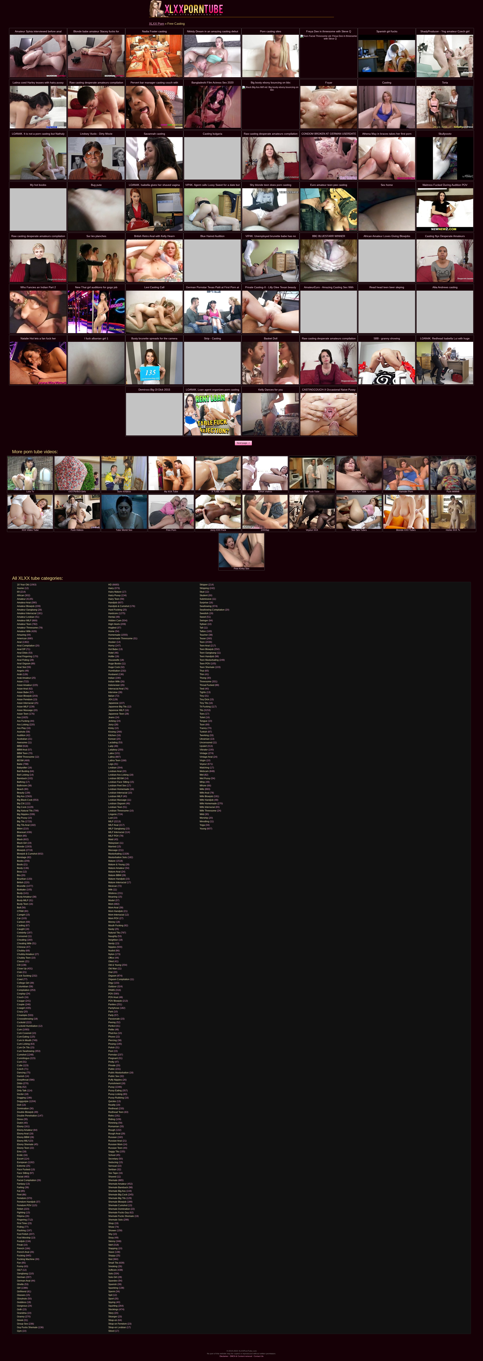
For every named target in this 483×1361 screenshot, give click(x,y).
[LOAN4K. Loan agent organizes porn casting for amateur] (212, 414)
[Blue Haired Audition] (212, 260)
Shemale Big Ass (117, 1191)
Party (111, 1015)
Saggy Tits (113, 1151)
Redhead (113, 1108)
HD (110, 584)
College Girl (23, 983)
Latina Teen (114, 760)
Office (111, 957)
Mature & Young (116, 864)
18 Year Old (23, 584)
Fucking (21, 1255)
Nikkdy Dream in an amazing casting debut (212, 31)
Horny (111, 645)
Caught (21, 929)
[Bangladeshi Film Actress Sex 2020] (212, 107)
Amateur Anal (24, 602)
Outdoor (112, 986)
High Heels (114, 624)
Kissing (112, 731)
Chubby (21, 950)
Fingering (22, 1219)
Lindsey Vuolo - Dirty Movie (96, 133)
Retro (111, 1115)
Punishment (114, 1083)
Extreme (21, 1166)
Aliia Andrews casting (445, 287)
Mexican (112, 886)
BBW (19, 746)
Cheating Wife (24, 943)
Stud (202, 592)
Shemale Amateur (117, 1184)
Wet (202, 775)
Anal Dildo (22, 653)
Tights (203, 692)
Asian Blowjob (24, 696)
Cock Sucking (24, 975)
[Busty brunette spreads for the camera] (154, 363)
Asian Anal (22, 688)
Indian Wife (114, 681)
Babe (19, 764)
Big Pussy (22, 818)
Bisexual (21, 832)
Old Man (112, 968)
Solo (110, 1273)
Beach (20, 789)
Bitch (19, 836)
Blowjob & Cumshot (27, 853)
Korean (112, 739)
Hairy (111, 588)
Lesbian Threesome (118, 810)
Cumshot (21, 1054)
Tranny (203, 728)
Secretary (113, 1158)
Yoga (202, 825)
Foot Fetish (22, 1234)
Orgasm (112, 975)
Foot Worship (24, 1237)
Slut (110, 1259)
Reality (111, 1105)
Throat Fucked (207, 685)
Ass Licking (23, 724)
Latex (111, 753)
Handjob (112, 602)
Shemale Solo (115, 1219)
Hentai (111, 617)
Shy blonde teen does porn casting (270, 184)
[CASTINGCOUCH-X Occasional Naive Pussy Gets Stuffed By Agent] (328, 414)
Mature (111, 861)
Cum (19, 1029)
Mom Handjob (115, 911)
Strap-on (112, 1320)
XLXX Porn (156, 23)
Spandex (113, 1280)
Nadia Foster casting (154, 31)
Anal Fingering (24, 656)
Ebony (20, 1126)
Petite (111, 1029)
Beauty (20, 792)
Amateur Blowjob (26, 606)
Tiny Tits (204, 703)
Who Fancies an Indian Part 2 (38, 287)
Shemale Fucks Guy (118, 1212)
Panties (112, 1004)
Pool (110, 1051)
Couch (20, 997)
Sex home (387, 184)
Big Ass (21, 796)
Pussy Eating (115, 1090)
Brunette (21, 886)
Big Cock (21, 807)
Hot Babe (113, 649)
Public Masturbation (118, 1072)
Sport (111, 1298)
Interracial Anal (116, 688)
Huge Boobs (114, 663)
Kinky (111, 728)
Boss (19, 871)
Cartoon (21, 922)
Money (111, 922)
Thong (203, 678)
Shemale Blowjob (117, 1201)
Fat (18, 1191)
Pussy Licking (115, 1094)
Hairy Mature (115, 592)
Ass (19, 717)
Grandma (22, 1313)
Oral (110, 972)
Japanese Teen (116, 714)
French (20, 1248)
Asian (20, 681)
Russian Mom (115, 1144)
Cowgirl (21, 1008)
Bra (19, 875)
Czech (20, 1069)
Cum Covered (24, 1033)
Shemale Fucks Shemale (121, 1216)
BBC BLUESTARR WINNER (328, 236)
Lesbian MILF (115, 796)
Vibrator (204, 749)
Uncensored (206, 742)
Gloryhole (22, 1298)
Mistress (112, 893)
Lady (110, 746)
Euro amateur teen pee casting (328, 184)
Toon (202, 724)
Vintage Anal (206, 757)
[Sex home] (386, 209)
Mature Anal (114, 871)
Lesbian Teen (115, 807)
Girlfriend (21, 1291)
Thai (202, 670)
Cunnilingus (23, 1058)
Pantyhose (113, 1008)
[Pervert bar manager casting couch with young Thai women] (154, 107)
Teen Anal (205, 645)
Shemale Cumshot (117, 1205)
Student (204, 595)
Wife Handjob (207, 800)
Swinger (204, 620)
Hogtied (112, 627)
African (20, 595)
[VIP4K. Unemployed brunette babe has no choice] (270, 260)
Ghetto (20, 1284)
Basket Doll (270, 338)
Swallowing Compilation (212, 609)
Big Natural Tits (25, 810)
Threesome (205, 681)
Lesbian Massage (117, 800)
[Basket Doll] (270, 363)
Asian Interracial (25, 703)
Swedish (204, 613)
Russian (112, 1137)
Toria (445, 82)
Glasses (21, 1295)
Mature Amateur (116, 868)
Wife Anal (204, 792)
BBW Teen (22, 753)
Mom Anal (113, 907)
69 (18, 592)
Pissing (112, 1044)
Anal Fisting (23, 660)
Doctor (20, 1094)
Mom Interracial (116, 914)
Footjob (21, 1241)
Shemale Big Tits (117, 1198)
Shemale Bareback (118, 1187)
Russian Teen (115, 1148)
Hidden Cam (114, 620)
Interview (113, 692)
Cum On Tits (23, 1047)
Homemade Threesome (120, 638)
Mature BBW (114, 875)
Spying (111, 1302)
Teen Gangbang (208, 653)
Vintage (204, 753)
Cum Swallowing (25, 1051)
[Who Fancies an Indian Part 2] (38, 312)
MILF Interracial (116, 832)
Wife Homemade (208, 803)
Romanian (113, 1126)
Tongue (203, 721)
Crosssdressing (25, 1018)
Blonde (20, 846)
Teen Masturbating (209, 660)
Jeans (111, 717)
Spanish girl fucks (386, 31)
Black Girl (22, 843)
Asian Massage (25, 710)
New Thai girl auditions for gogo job (96, 287)
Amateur (21, 599)
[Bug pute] (96, 209)
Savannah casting (154, 133)
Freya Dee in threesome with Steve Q (328, 31)
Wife (202, 789)
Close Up (22, 968)
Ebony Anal (23, 1133)
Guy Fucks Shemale (27, 1327)
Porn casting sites (270, 31)
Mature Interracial (117, 882)
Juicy (111, 724)
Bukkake (21, 889)
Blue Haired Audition (212, 236)
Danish (20, 1076)
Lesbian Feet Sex (117, 785)
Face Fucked (23, 1169)
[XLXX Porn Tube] (187, 8)
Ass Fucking (23, 721)
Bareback (22, 778)
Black (20, 839)
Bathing (21, 782)
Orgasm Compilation (118, 979)
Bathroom (22, 785)
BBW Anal (22, 749)
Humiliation (114, 670)
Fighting (21, 1212)
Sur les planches (96, 236)
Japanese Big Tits (117, 706)
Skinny (111, 1241)
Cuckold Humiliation (27, 1026)
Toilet (202, 717)
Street (111, 1331)
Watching (204, 767)
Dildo (19, 1083)
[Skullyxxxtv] (445, 158)
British (20, 882)
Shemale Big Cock (117, 1194)
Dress (20, 1119)
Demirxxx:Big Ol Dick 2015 (154, 389)
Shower (112, 1230)
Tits (201, 710)
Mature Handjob (116, 879)
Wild (202, 814)
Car (19, 918)
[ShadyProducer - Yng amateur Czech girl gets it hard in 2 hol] (445, 56)
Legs (110, 764)
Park (110, 1011)
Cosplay (21, 993)
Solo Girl (112, 1277)
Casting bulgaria (212, 133)
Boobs (20, 861)
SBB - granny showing (387, 338)
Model (111, 900)
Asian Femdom (24, 699)
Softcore (112, 1270)
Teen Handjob (207, 656)
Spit (110, 1295)
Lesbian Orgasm (116, 803)
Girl (19, 1288)
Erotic (20, 1155)
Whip (202, 782)
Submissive (206, 599)
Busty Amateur (24, 896)
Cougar (21, 1001)
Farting (20, 1187)
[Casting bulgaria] (212, 158)
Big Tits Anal (23, 825)
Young (203, 828)
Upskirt (203, 746)
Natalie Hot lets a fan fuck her (38, 338)
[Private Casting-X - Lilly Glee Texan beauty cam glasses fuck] (270, 312)
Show (111, 1227)
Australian (22, 739)
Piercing (112, 1040)
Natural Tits (114, 932)
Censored (22, 936)
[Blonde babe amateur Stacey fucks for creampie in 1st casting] (96, 56)
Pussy (111, 1087)
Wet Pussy (205, 778)
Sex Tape (113, 1173)
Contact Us (258, 1356)
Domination (23, 1108)
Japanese (113, 703)
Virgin (203, 760)
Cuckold (21, 1022)
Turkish (203, 731)
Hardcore (113, 613)
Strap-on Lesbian (117, 1327)
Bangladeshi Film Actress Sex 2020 (213, 82)
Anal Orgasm (23, 663)
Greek (20, 1320)
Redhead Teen (116, 1112)
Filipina (21, 1216)
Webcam (204, 771)
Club (19, 972)
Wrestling (204, 821)
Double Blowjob (25, 1112)
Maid (110, 839)
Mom (110, 904)
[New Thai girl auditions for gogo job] (96, 312)
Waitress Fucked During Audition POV (444, 184)
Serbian (112, 1169)
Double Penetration (27, 1115)
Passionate (114, 1018)
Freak (20, 1245)
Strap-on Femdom (117, 1323)
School (111, 1155)
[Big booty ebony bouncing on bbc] (270, 107)
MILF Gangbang (116, 828)
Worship (204, 818)
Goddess (21, 1302)
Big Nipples (23, 814)
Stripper (204, 584)
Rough (111, 1130)
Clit (18, 965)
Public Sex (113, 1076)
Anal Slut (21, 667)
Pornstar (112, 1054)
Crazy (20, 1011)
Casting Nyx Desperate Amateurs (445, 236)
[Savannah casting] (154, 158)
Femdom (21, 1198)
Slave (111, 1252)
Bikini (20, 828)
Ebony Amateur (25, 1130)
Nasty (111, 929)
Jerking (112, 721)
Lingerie (112, 814)
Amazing (21, 635)
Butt (19, 907)
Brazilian (21, 879)
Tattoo (203, 631)
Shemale (113, 1180)
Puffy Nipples (115, 1079)
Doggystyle (22, 1101)
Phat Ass (112, 1033)
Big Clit (20, 803)
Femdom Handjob (26, 1201)
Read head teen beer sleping (386, 287)
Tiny (202, 696)
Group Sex (22, 1323)
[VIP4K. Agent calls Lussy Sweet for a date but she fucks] (212, 209)
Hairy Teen (113, 599)
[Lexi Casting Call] (154, 312)
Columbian (22, 986)
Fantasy (21, 1184)
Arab (19, 674)
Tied (202, 688)
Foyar (328, 82)
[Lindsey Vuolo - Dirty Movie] (96, 158)
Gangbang (22, 1273)
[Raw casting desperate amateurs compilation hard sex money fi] (96, 107)
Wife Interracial (207, 807)
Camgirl (21, 914)
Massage (113, 850)
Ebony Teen (23, 1148)
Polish (111, 1047)
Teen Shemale (207, 667)
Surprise (204, 602)
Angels (20, 670)
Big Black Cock (24, 800)
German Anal (23, 1280)
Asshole (21, 731)
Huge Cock (114, 667)
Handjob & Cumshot (118, 606)
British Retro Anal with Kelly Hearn (154, 236)
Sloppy (111, 1255)
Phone (111, 1036)
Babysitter (22, 767)
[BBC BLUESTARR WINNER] (328, 260)
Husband (113, 674)
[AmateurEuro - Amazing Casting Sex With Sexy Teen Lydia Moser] (328, 312)
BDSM (20, 760)
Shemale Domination (119, 1209)
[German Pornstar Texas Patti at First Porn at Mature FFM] (212, 312)
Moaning (112, 896)
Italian (111, 696)
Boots (20, 864)
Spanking (113, 1288)
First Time (22, 1223)
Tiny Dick (204, 699)
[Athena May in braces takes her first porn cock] (386, 158)
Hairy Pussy (114, 595)
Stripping (204, 588)
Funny (20, 1266)
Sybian (203, 624)
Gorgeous (22, 1306)
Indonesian (114, 685)
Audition (21, 735)
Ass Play (21, 728)
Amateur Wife (24, 631)
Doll (19, 1105)
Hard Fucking (115, 609)
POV (110, 993)
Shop (111, 1223)
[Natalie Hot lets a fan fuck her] (38, 363)
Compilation (23, 990)
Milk (110, 889)
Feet (19, 1194)
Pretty (111, 1062)
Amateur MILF (24, 620)
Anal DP (21, 649)
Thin (202, 674)
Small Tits (113, 1262)
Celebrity (21, 932)
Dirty (19, 1087)
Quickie (112, 1101)
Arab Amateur (24, 678)
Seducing (113, 1162)
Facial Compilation (26, 1180)
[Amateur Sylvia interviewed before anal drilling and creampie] (38, 56)
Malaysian (113, 843)
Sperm (111, 1291)
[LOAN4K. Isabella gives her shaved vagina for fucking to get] (154, 209)
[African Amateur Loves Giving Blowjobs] (386, 260)
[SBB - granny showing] (386, 363)
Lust (110, 818)
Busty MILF (22, 900)
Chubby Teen (24, 957)
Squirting (113, 1306)
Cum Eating (23, 1036)
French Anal (23, 1252)
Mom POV (113, 918)
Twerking (204, 735)
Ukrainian (205, 739)
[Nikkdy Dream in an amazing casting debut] (212, 56)
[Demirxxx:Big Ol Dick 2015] (154, 414)
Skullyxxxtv (444, 133)
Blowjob (21, 850)
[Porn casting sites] (270, 56)
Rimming (113, 1123)
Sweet (203, 617)
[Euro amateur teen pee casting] (328, 209)
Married (112, 846)
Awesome (22, 742)
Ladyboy (112, 749)
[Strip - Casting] (212, 363)
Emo (19, 1151)
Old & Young (114, 965)
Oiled (111, 961)
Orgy (110, 983)
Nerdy (111, 943)
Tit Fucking (205, 706)
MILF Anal (113, 825)
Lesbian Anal (115, 771)
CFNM (20, 911)
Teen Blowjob (207, 649)
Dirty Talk (21, 1090)
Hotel (111, 653)
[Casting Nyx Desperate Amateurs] (445, 260)
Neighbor (113, 940)
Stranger (112, 1316)
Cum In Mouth (24, 1040)
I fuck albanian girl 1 (96, 338)
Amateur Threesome (27, 627)
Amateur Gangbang (27, 609)
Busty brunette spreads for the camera (154, 338)
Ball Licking (23, 775)
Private (111, 1065)
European (22, 1162)
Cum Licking (23, 1044)
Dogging (21, 1097)
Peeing (112, 1022)
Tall (201, 627)
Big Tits (21, 821)
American (22, 638)
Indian (111, 678)
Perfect (111, 1026)
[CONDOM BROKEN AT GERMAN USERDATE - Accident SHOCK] (328, 158)
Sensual (112, 1166)
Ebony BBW (23, 1137)
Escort (20, 1158)
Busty (20, 893)
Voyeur (203, 764)
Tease (203, 638)
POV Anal (113, 997)
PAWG (111, 990)
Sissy (111, 1237)
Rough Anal (114, 1133)
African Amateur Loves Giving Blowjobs (387, 236)
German (21, 1277)
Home (111, 631)
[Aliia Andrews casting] (445, 312)
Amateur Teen (24, 624)
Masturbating (115, 853)
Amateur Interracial (26, 613)
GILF (19, 1270)
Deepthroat (22, 1079)
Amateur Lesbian (26, 617)
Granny (21, 1316)
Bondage (21, 857)
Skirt (110, 1245)
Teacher (204, 635)
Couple (21, 1004)
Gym (19, 1331)
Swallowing (206, 606)
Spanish (112, 1284)
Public (111, 1069)
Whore (203, 785)
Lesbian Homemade (118, 789)
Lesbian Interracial (117, 792)
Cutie (19, 1065)
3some (20, 588)
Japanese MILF (116, 710)
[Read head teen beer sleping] (386, 312)
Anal (19, 642)
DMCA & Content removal (241, 1356)
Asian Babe (23, 692)
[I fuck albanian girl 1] (96, 363)
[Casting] (386, 107)
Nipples (112, 947)
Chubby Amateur (25, 954)
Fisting (20, 1227)
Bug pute (96, 184)
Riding (111, 1119)
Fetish (20, 1209)
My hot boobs (38, 184)
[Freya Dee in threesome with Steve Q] (328, 56)
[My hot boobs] (38, 209)
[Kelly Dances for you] (270, 414)
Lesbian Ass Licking (118, 775)
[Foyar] (328, 107)
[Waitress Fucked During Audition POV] (445, 209)
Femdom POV (24, 1205)
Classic (21, 961)
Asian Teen (22, 714)
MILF (110, 821)
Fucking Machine (26, 1259)
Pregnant (113, 1058)
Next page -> (243, 443)
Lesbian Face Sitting (118, 782)
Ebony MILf (22, 1140)
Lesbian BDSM (116, 778)
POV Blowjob (115, 1001)
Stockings (113, 1309)
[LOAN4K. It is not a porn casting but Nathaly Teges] (38, 158)
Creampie (22, 1015)
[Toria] (445, 107)
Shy (110, 1234)
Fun (19, 1262)
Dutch (20, 1123)
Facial (20, 1176)
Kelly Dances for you (270, 389)
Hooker (112, 642)
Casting (386, 82)
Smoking (112, 1266)
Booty (20, 868)
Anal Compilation (26, 645)
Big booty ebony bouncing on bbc (271, 82)
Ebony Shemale (25, 1144)
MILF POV (113, 836)
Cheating (21, 940)
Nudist (111, 950)
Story (111, 1313)
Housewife (113, 660)
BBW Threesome (25, 757)
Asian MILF (22, 706)
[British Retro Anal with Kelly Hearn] (154, 260)
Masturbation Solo (117, 857)
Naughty (112, 936)
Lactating (113, 742)
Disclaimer (224, 1356)
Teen (202, 642)
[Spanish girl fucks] (386, 56)
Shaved (112, 1176)
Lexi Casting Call (154, 287)
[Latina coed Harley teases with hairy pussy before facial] (38, 107)
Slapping (113, 1248)
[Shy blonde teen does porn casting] (270, 209)
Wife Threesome (208, 810)
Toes (202, 714)
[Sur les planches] (96, 260)
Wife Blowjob (206, 796)
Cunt (19, 1062)
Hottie (111, 656)
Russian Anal (115, 1140)
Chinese (21, 947)
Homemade (114, 635)
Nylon (111, 954)
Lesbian (112, 767)
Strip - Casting (212, 338)
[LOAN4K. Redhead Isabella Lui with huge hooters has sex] (445, 363)
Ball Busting (23, 771)
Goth (19, 1309)
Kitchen (112, 735)
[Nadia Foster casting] (154, 56)
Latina (111, 757)
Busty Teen (22, 904)
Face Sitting (23, 1173)
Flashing (21, 1230)
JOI (110, 699)
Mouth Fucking (115, 925)
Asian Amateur (24, 685)
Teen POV (205, 663)
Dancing (21, 1072)
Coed (20, 979)
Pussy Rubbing (116, 1097)
